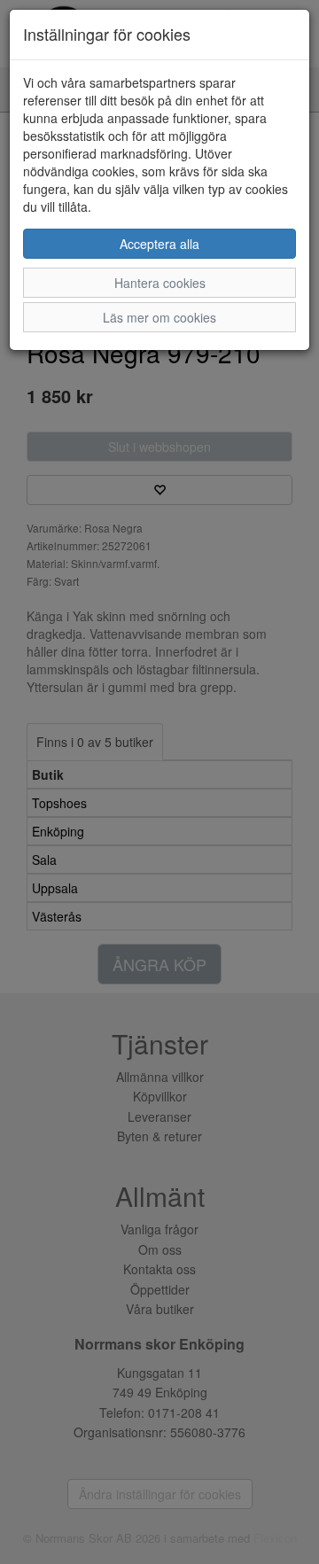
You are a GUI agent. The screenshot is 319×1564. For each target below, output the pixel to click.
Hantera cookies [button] (160, 283)
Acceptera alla (159, 244)
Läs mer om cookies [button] (159, 317)
